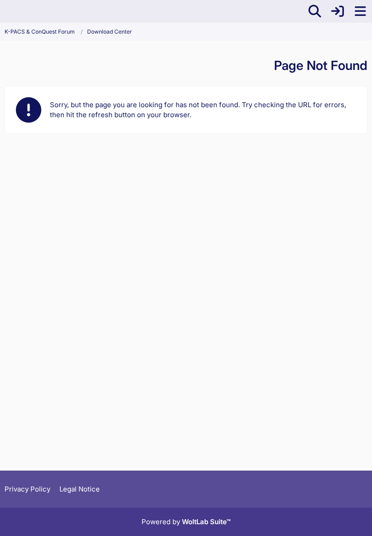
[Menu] (360, 11)
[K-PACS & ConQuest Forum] (4, 11)
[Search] (315, 11)
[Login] (337, 11)
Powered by (186, 521)
